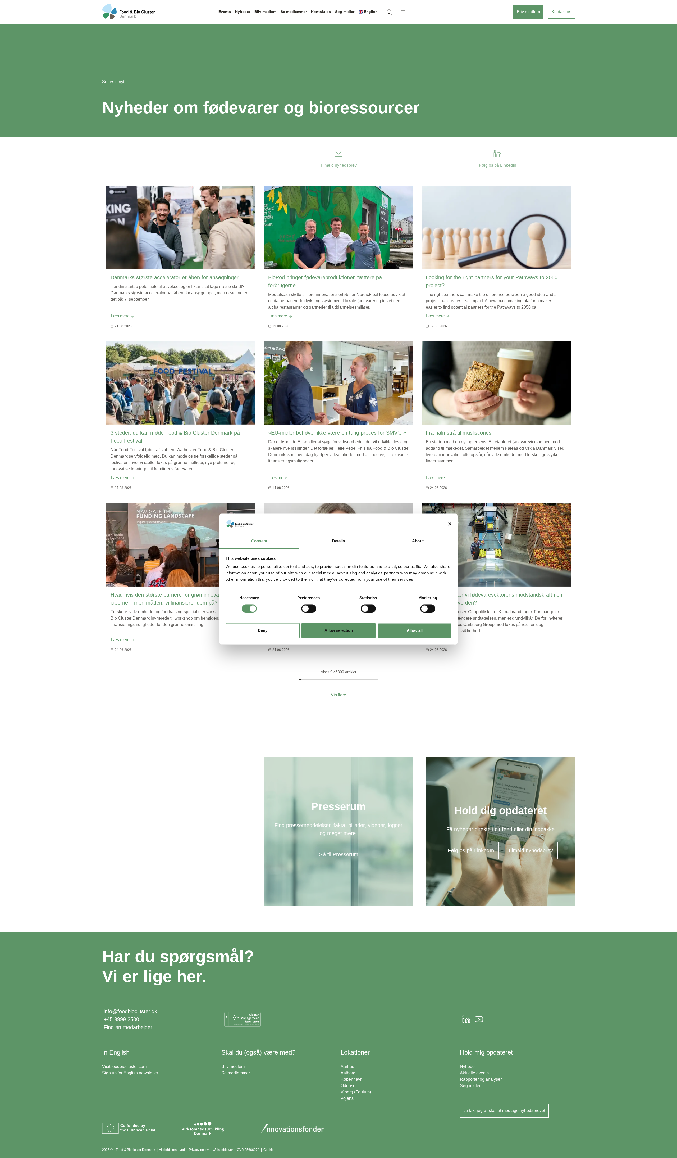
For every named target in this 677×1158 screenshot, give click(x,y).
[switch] (308, 608)
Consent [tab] (259, 541)
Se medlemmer (235, 1073)
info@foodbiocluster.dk (130, 1011)
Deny (262, 630)
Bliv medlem (528, 12)
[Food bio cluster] (128, 11)
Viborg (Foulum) (356, 1092)
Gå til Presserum (338, 854)
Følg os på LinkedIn (471, 850)
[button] (389, 11)
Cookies (269, 1150)
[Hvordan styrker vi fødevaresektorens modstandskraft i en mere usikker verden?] (496, 545)
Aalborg (348, 1073)
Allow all (415, 630)
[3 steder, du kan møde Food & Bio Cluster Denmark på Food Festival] (180, 383)
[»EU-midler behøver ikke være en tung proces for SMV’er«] (338, 383)
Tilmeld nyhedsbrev (530, 850)
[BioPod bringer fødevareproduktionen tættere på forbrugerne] (338, 227)
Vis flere (338, 695)
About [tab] (418, 541)
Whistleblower (223, 1150)
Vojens (347, 1098)
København (352, 1079)
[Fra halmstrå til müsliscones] (496, 383)
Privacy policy (199, 1150)
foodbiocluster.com (129, 1066)
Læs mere (121, 315)
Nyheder (468, 1066)
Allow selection (338, 630)
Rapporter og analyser (481, 1079)
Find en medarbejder (128, 1027)
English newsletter (140, 1073)
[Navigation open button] (403, 11)
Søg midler (470, 1085)
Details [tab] (338, 541)
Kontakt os (561, 12)
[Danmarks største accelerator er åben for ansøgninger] (180, 227)
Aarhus (347, 1066)
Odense (348, 1085)
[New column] (242, 1019)
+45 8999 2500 (121, 1019)
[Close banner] (450, 523)
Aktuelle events (474, 1073)
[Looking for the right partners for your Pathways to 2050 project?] (496, 227)
